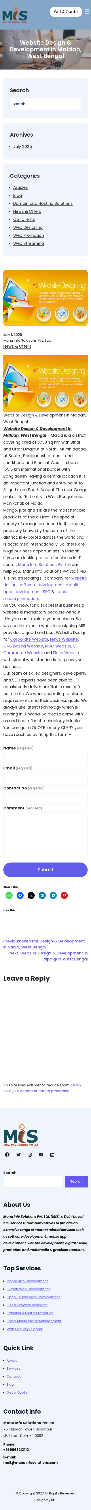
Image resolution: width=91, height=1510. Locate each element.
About (12, 1360)
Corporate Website (29, 639)
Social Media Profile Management (34, 1321)
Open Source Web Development (33, 1297)
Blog (17, 195)
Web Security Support (25, 1329)
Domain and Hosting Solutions (43, 203)
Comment (22, 808)
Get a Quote (17, 1392)
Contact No (24, 788)
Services (13, 1368)
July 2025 (22, 146)
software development (41, 585)
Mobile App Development (27, 1281)
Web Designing (28, 227)
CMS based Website (23, 646)
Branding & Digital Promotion (30, 1313)
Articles (20, 187)
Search (10, 1172)
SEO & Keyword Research (27, 1305)
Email (17, 768)
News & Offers (27, 211)
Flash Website (66, 652)
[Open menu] (87, 12)
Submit (45, 870)
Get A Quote (66, 11)
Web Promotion (28, 235)
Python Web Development (28, 1289)
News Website (64, 639)
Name (18, 748)
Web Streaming (28, 243)
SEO (46, 591)
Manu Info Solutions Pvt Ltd (44, 564)
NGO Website (58, 646)
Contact (14, 1376)
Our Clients (24, 219)
